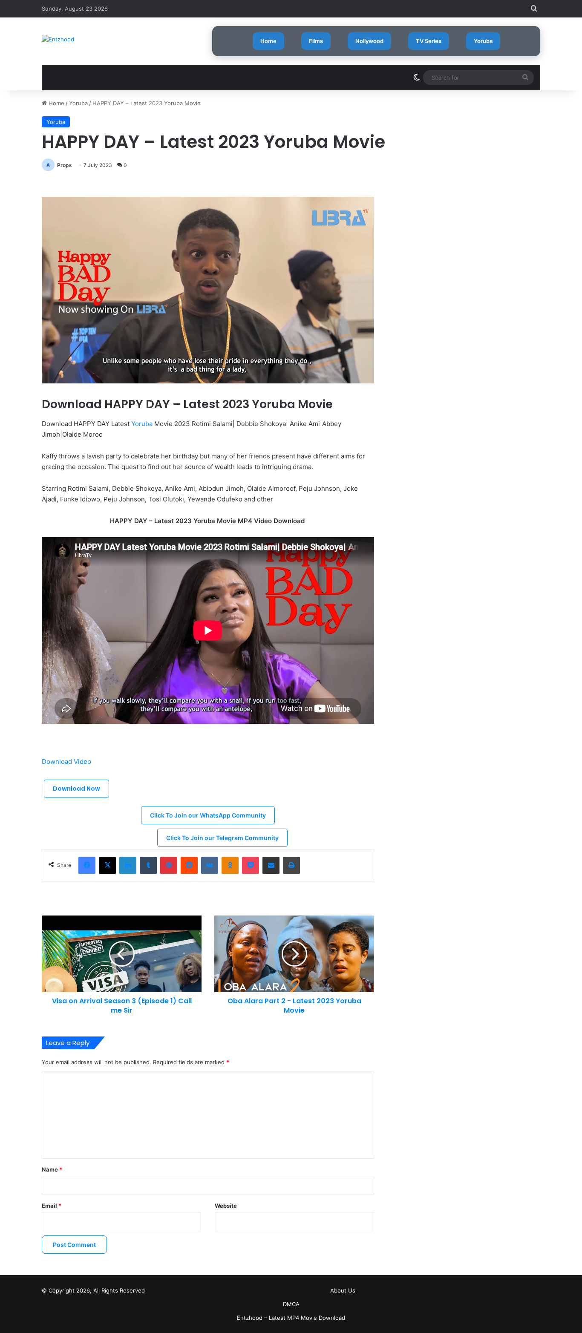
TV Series (428, 40)
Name (52, 1169)
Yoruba (483, 40)
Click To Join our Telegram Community (222, 837)
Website (226, 1205)
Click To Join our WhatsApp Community (208, 815)
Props (64, 165)
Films (316, 40)
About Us (342, 1290)
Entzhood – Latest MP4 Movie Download (291, 1317)
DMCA (291, 1304)
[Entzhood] (58, 39)
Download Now (76, 788)
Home (268, 40)
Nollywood (369, 40)
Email (51, 1205)
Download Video (67, 761)
